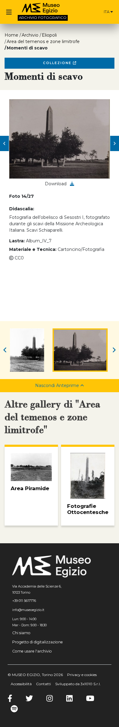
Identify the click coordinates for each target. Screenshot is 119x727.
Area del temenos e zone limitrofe (43, 41)
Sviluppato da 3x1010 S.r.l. (78, 684)
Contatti (43, 684)
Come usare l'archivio (32, 651)
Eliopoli (49, 35)
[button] (4, 143)
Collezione (58, 63)
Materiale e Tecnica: (32, 249)
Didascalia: (21, 209)
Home (11, 35)
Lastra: (17, 241)
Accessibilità (21, 684)
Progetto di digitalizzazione (37, 642)
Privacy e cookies (82, 674)
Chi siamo (21, 633)
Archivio (30, 35)
